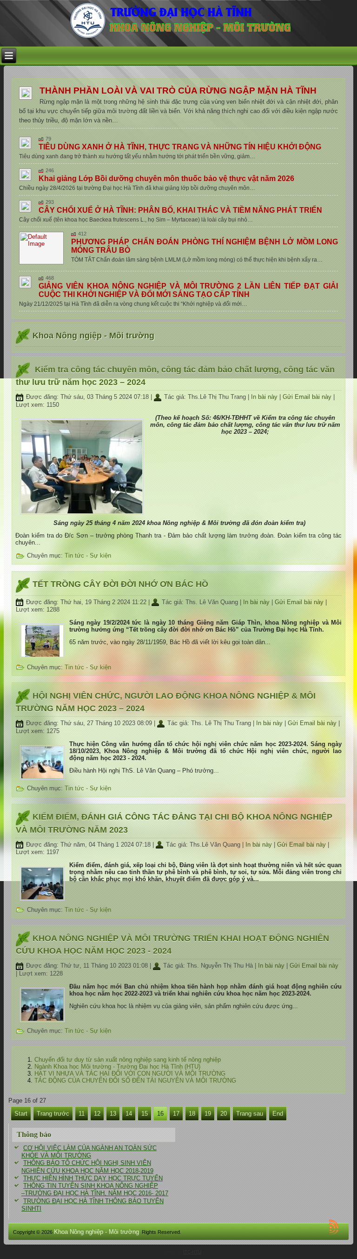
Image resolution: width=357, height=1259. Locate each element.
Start (20, 1113)
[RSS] (335, 1227)
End (277, 1113)
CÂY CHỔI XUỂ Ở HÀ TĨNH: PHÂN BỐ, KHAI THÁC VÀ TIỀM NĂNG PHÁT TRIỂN (180, 210)
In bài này (265, 396)
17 (176, 1113)
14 (129, 1113)
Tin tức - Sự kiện (88, 555)
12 (97, 1113)
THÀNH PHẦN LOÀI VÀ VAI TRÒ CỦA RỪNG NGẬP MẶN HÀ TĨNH (178, 90)
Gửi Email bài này (308, 396)
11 (82, 1113)
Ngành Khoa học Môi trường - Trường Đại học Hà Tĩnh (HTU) (117, 1066)
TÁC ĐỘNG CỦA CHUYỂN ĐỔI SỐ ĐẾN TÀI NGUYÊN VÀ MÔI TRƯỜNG (135, 1080)
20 (223, 1113)
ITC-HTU (192, 1251)
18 (192, 1113)
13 (113, 1113)
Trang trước (53, 1113)
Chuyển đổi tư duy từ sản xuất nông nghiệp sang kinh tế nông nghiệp (127, 1059)
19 (208, 1113)
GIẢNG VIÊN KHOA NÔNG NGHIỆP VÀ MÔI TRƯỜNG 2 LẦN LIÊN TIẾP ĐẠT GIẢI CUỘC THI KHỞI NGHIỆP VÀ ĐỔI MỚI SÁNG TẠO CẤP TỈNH (188, 290)
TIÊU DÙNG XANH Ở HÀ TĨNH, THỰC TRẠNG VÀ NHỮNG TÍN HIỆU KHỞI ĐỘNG (180, 147)
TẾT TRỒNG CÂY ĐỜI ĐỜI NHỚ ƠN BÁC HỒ (120, 584)
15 (144, 1113)
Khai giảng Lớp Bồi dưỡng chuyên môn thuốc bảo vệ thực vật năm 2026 (166, 178)
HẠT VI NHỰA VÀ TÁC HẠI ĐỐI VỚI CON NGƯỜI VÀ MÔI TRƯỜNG (129, 1073)
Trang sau (249, 1113)
